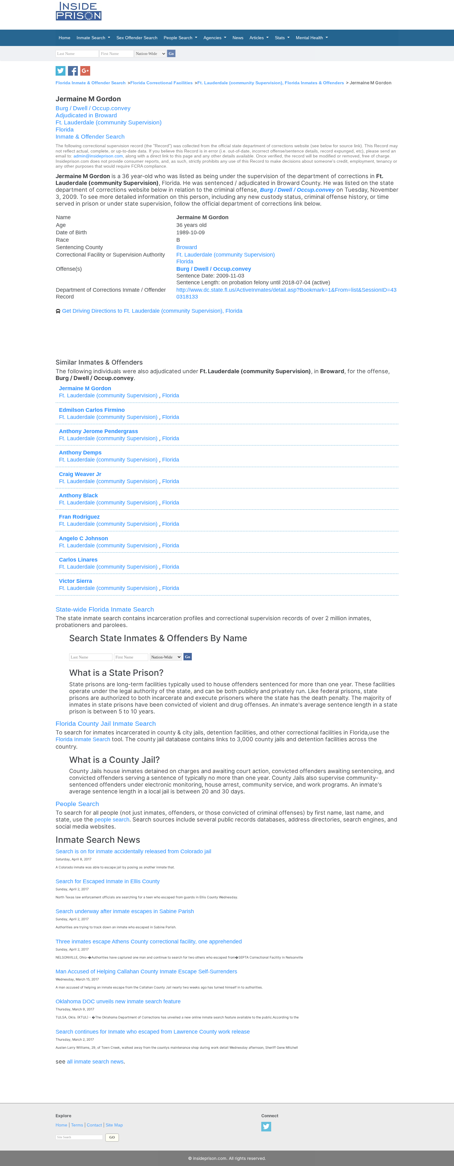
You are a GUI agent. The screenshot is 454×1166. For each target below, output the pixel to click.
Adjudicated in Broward (86, 115)
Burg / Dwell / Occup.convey (93, 108)
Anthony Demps (80, 452)
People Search (77, 803)
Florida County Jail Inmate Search (106, 723)
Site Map (114, 1125)
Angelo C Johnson (83, 538)
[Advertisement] (256, 14)
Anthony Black (78, 495)
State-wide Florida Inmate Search (105, 609)
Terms (77, 1125)
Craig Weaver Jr (80, 474)
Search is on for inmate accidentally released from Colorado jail (133, 851)
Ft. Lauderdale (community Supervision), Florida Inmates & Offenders (270, 82)
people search (112, 819)
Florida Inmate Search (83, 739)
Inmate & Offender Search (90, 136)
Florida (65, 129)
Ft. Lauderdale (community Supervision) (109, 122)
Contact (94, 1125)
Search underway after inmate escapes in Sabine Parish (125, 911)
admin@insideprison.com (98, 156)
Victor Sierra (75, 581)
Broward (186, 247)
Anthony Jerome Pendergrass (98, 431)
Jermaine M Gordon (85, 388)
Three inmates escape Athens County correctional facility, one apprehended (149, 941)
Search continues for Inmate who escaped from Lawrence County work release (153, 1031)
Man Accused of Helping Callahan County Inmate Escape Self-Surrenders (146, 971)
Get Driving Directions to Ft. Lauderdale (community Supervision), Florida (152, 310)
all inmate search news (95, 1061)
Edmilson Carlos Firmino (92, 410)
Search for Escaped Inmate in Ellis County (108, 881)
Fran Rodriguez (79, 516)
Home (61, 1125)
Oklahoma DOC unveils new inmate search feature (118, 1001)
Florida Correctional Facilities (161, 82)
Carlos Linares (78, 559)
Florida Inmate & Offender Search (91, 82)
